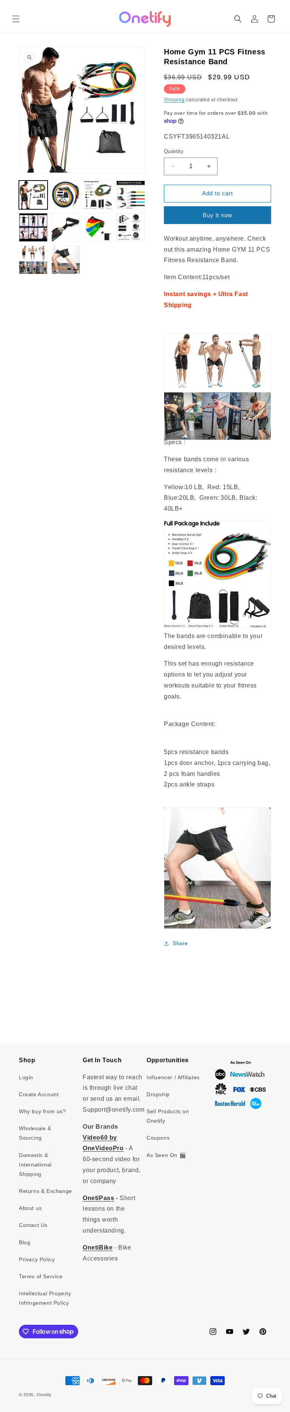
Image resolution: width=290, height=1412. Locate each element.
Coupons (158, 1138)
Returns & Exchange (45, 1191)
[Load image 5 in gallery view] (33, 227)
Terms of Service (41, 1276)
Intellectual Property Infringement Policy (45, 1298)
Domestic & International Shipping (35, 1164)
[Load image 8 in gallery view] (130, 227)
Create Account (39, 1094)
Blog (24, 1242)
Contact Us (33, 1225)
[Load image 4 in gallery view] (130, 195)
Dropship (158, 1094)
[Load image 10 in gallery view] (65, 260)
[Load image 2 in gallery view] (65, 195)
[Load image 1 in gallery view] (33, 195)
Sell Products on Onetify (168, 1116)
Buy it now (217, 215)
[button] (16, 19)
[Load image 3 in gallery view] (98, 195)
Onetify (44, 1394)
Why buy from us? (42, 1111)
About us (30, 1208)
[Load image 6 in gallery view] (65, 227)
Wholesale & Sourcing (35, 1133)
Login (26, 1077)
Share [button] (180, 943)
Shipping (174, 99)
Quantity (174, 151)
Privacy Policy (37, 1259)
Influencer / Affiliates (173, 1077)
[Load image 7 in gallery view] (98, 227)
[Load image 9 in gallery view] (33, 260)
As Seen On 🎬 (166, 1155)
